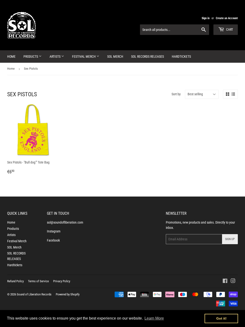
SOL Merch (115, 56)
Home (11, 56)
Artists (55, 56)
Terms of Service (38, 281)
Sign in (206, 18)
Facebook (53, 240)
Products (31, 56)
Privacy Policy (61, 281)
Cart (229, 29)
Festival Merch (84, 56)
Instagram (54, 231)
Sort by (176, 94)
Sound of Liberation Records (34, 294)
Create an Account (227, 18)
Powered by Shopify (67, 294)
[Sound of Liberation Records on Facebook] (225, 281)
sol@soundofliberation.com (65, 222)
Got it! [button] (221, 318)
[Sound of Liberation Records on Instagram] (233, 281)
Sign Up (230, 239)
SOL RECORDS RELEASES (147, 56)
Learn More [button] (154, 318)
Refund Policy (15, 281)
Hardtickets (181, 56)
